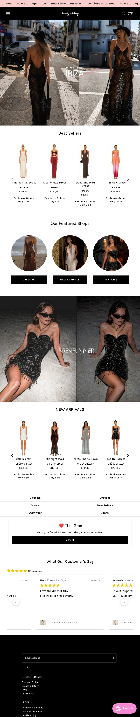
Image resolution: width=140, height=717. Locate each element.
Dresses (105, 497)
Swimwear (35, 512)
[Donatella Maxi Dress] (85, 161)
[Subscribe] (112, 658)
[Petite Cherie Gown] (85, 438)
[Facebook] (23, 667)
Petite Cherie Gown (85, 459)
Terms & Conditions (33, 711)
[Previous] (12, 179)
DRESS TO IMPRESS (29, 281)
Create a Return (30, 686)
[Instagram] (27, 667)
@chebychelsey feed (91, 532)
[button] (15, 602)
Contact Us (28, 693)
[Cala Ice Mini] (24, 438)
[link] (70, 622)
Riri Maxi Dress (116, 182)
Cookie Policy (29, 715)
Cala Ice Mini (24, 459)
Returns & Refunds (32, 707)
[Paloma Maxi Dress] (24, 161)
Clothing (35, 497)
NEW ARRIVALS (70, 409)
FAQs (24, 689)
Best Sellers (70, 133)
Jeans (105, 512)
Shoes (35, 505)
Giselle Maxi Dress (54, 182)
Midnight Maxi (55, 459)
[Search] (124, 13)
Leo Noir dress (116, 459)
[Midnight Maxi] (54, 438)
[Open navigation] (8, 13)
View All (70, 539)
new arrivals (70, 279)
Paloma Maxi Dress (24, 182)
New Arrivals (105, 505)
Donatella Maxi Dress (85, 184)
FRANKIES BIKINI (110, 281)
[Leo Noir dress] (116, 438)
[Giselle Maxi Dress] (54, 161)
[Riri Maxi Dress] (116, 161)
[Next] (127, 179)
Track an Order (30, 682)
